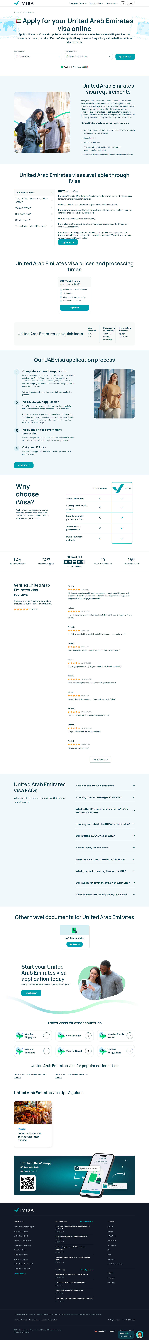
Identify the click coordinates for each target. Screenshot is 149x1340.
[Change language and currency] (123, 3)
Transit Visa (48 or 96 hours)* (31, 226)
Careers (110, 1231)
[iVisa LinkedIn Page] (125, 1331)
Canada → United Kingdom (22, 1241)
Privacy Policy (34, 1320)
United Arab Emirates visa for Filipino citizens (71, 1076)
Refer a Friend (112, 1236)
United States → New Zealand (23, 1264)
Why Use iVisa (112, 1245)
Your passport (19, 51)
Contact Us (111, 1278)
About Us (110, 1227)
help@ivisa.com (114, 1320)
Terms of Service (20, 1320)
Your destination (71, 51)
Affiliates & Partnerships (115, 1264)
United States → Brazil (21, 1236)
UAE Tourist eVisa (25, 192)
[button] (78, 3)
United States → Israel (21, 1255)
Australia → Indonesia (21, 1231)
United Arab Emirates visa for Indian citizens (30, 1076)
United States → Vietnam (22, 1269)
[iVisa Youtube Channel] (130, 1331)
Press (109, 1255)
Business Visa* (23, 213)
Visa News (111, 1259)
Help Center (111, 1283)
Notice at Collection (49, 1320)
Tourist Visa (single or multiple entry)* (31, 200)
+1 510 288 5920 (129, 1320)
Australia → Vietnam (20, 1250)
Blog (109, 1250)
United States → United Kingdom (24, 1227)
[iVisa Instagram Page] (121, 1331)
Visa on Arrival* (23, 207)
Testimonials (112, 1241)
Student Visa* (22, 220)
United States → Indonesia (22, 1245)
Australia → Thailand (21, 1259)
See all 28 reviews (100, 759)
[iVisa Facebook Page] (134, 1331)
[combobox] (38, 56)
